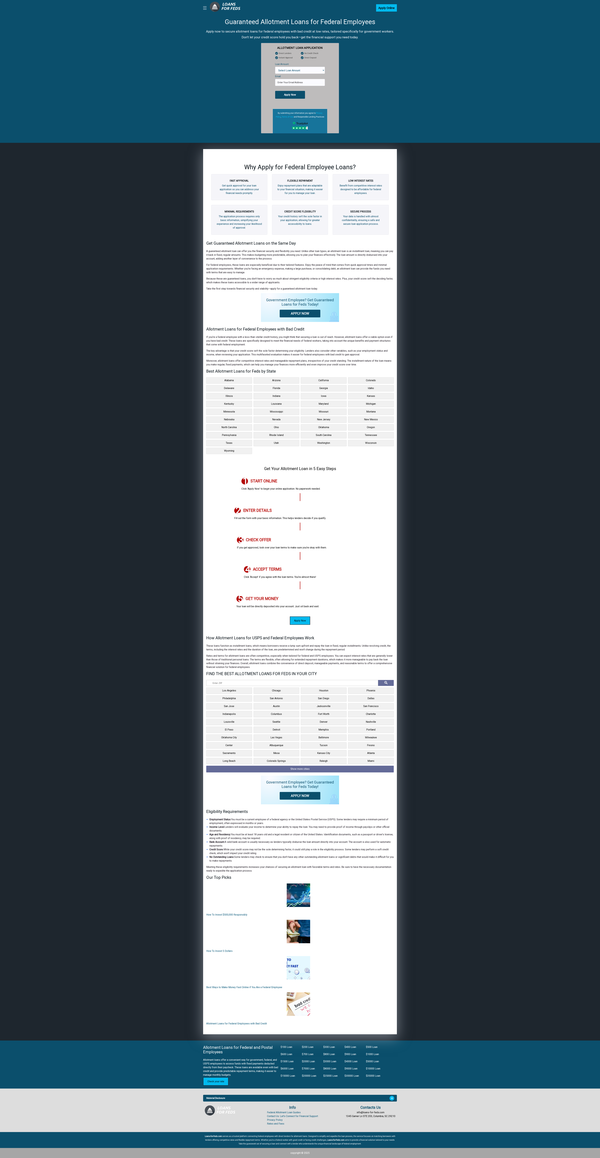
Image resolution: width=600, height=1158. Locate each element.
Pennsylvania (229, 435)
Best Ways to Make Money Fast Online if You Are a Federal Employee (244, 987)
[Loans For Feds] (222, 1110)
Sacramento (229, 753)
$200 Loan (307, 1047)
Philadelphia (229, 698)
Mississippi (276, 411)
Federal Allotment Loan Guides (284, 1112)
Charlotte (371, 714)
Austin (276, 706)
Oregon (371, 427)
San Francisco (371, 706)
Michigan (371, 403)
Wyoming (229, 450)
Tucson (324, 745)
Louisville (229, 721)
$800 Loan (329, 1054)
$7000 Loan (308, 1068)
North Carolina (229, 427)
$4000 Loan (351, 1061)
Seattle (276, 721)
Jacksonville (323, 706)
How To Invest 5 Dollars (219, 950)
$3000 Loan (329, 1061)
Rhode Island (276, 435)
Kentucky (229, 403)
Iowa (323, 395)
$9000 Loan (351, 1068)
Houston (323, 690)
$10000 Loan (373, 1068)
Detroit (276, 729)
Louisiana (276, 403)
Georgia (323, 388)
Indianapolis (229, 714)
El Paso (229, 729)
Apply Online (386, 8)
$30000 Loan (352, 1075)
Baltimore (323, 737)
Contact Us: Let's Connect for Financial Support (292, 1116)
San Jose (229, 706)
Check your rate (215, 1081)
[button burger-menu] (205, 8)
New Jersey (323, 419)
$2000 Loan (308, 1061)
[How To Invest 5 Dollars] (298, 933)
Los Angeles (229, 690)
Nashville (371, 721)
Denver (324, 721)
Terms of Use (287, 117)
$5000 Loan (372, 1061)
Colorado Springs (276, 760)
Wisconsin (371, 442)
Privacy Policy (275, 1119)
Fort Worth (323, 714)
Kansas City (323, 753)
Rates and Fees (275, 1123)
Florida (276, 388)
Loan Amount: (282, 64)
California (323, 380)
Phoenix (370, 690)
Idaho (371, 388)
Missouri (323, 411)
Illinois (229, 395)
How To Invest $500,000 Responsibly (226, 914)
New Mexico (371, 419)
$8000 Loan (329, 1068)
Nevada (276, 419)
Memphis (323, 729)
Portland (370, 729)
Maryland (324, 403)
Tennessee (371, 435)
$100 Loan (286, 1047)
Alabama (229, 380)
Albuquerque (276, 745)
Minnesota (229, 411)
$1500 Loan (287, 1061)
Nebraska (229, 419)
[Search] (386, 683)
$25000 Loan (330, 1075)
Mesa (276, 753)
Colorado (371, 380)
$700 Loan (307, 1054)
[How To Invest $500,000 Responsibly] (298, 896)
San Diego (323, 698)
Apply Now (290, 94)
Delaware (229, 388)
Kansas (371, 395)
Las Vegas (276, 737)
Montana (371, 411)
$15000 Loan (288, 1075)
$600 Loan (286, 1054)
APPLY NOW (300, 313)
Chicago (276, 690)
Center (229, 745)
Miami (371, 760)
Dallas (371, 698)
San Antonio (276, 698)
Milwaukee (371, 737)
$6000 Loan (287, 1068)
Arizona (276, 380)
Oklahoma (323, 427)
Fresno (371, 745)
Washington (323, 442)
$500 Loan (372, 1047)
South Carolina (323, 435)
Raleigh (324, 760)
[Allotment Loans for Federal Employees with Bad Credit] (298, 1005)
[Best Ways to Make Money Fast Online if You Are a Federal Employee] (298, 969)
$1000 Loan (372, 1054)
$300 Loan (329, 1047)
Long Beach (229, 760)
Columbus (276, 714)
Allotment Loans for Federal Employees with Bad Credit (236, 1023)
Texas (229, 442)
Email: (278, 76)
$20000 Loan (309, 1075)
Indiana (276, 395)
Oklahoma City (229, 737)
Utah (276, 442)
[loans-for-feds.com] (227, 8)
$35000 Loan (373, 1075)
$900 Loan (350, 1054)
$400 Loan (350, 1047)
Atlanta (371, 753)
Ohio (276, 427)
